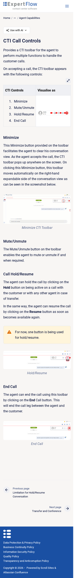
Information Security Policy (19, 551)
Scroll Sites (47, 567)
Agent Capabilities (29, 17)
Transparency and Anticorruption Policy (26, 560)
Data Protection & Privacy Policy (21, 542)
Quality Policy (11, 556)
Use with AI (16, 30)
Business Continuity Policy (18, 547)
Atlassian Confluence (15, 572)
